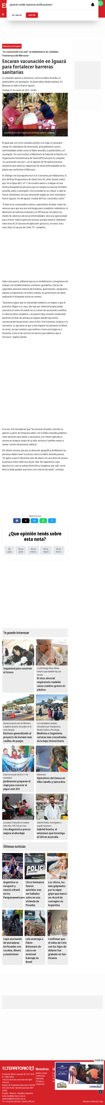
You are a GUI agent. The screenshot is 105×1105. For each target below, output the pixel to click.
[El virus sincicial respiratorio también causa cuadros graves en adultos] (52, 652)
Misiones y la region (12, 46)
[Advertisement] (35, 406)
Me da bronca (58, 550)
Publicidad (39, 1078)
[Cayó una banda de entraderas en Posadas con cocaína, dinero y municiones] (12, 923)
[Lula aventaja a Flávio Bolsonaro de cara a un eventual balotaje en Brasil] (35, 923)
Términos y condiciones (40, 1082)
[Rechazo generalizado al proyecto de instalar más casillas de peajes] (18, 707)
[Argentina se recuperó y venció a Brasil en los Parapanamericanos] (12, 866)
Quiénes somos (41, 1073)
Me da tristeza (33, 550)
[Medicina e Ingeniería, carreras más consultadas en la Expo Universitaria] (52, 707)
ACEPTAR (32, 15)
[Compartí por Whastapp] (43, 520)
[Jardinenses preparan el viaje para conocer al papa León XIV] (18, 759)
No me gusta (20, 550)
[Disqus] (35, 594)
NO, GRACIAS (17, 15)
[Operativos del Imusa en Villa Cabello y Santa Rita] (52, 759)
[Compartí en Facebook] (17, 520)
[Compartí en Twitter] (26, 520)
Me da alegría (46, 550)
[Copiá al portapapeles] (52, 520)
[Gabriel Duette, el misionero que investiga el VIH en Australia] (52, 807)
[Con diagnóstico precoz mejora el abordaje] (18, 807)
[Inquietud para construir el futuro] (18, 652)
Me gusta (9, 550)
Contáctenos (40, 1075)
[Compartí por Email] (34, 520)
